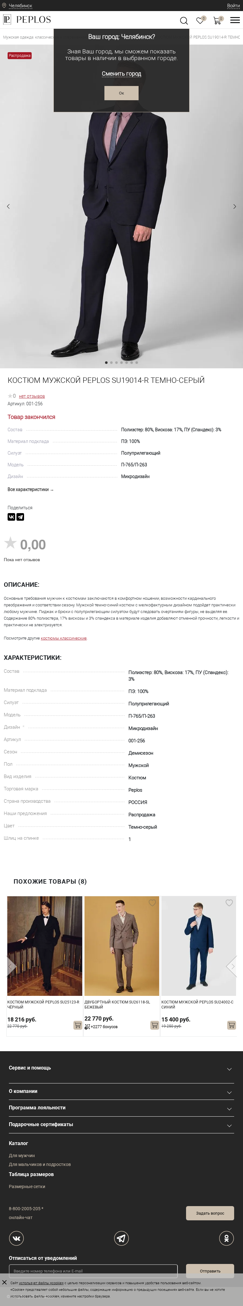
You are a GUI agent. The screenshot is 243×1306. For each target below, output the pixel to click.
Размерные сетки (27, 1186)
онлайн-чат (21, 1217)
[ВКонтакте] (11, 517)
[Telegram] (20, 517)
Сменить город (121, 73)
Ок (121, 93)
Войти (233, 6)
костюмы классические (64, 638)
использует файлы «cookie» (41, 1283)
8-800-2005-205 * (26, 1208)
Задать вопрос (210, 1213)
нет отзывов (32, 396)
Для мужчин (22, 1155)
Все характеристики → (31, 489)
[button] (8, 206)
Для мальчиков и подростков (40, 1164)
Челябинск (20, 6)
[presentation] (11, 966)
